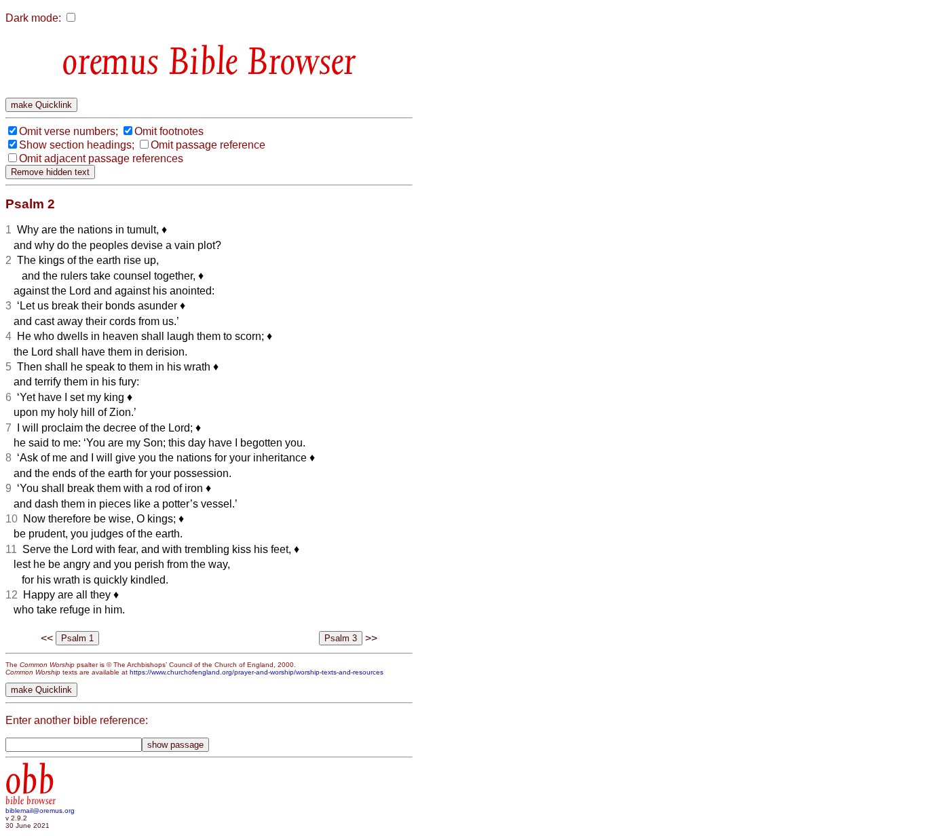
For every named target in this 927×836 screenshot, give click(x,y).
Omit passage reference (208, 145)
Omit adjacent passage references (101, 158)
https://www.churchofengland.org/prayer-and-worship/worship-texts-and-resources (256, 672)
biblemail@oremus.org (40, 810)
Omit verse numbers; (68, 131)
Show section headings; (76, 145)
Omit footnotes (169, 131)
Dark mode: (33, 18)
